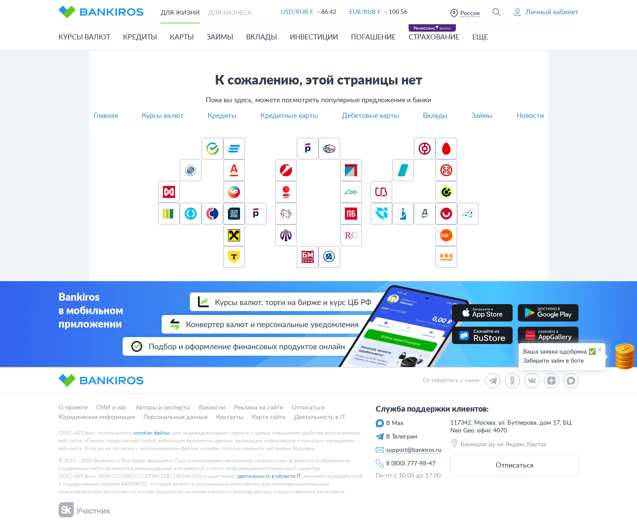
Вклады (435, 115)
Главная (106, 115)
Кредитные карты (289, 115)
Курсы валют (163, 115)
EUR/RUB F (365, 12)
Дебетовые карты (370, 115)
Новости (530, 115)
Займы (482, 115)
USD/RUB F (297, 12)
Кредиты (222, 115)
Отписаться (514, 465)
